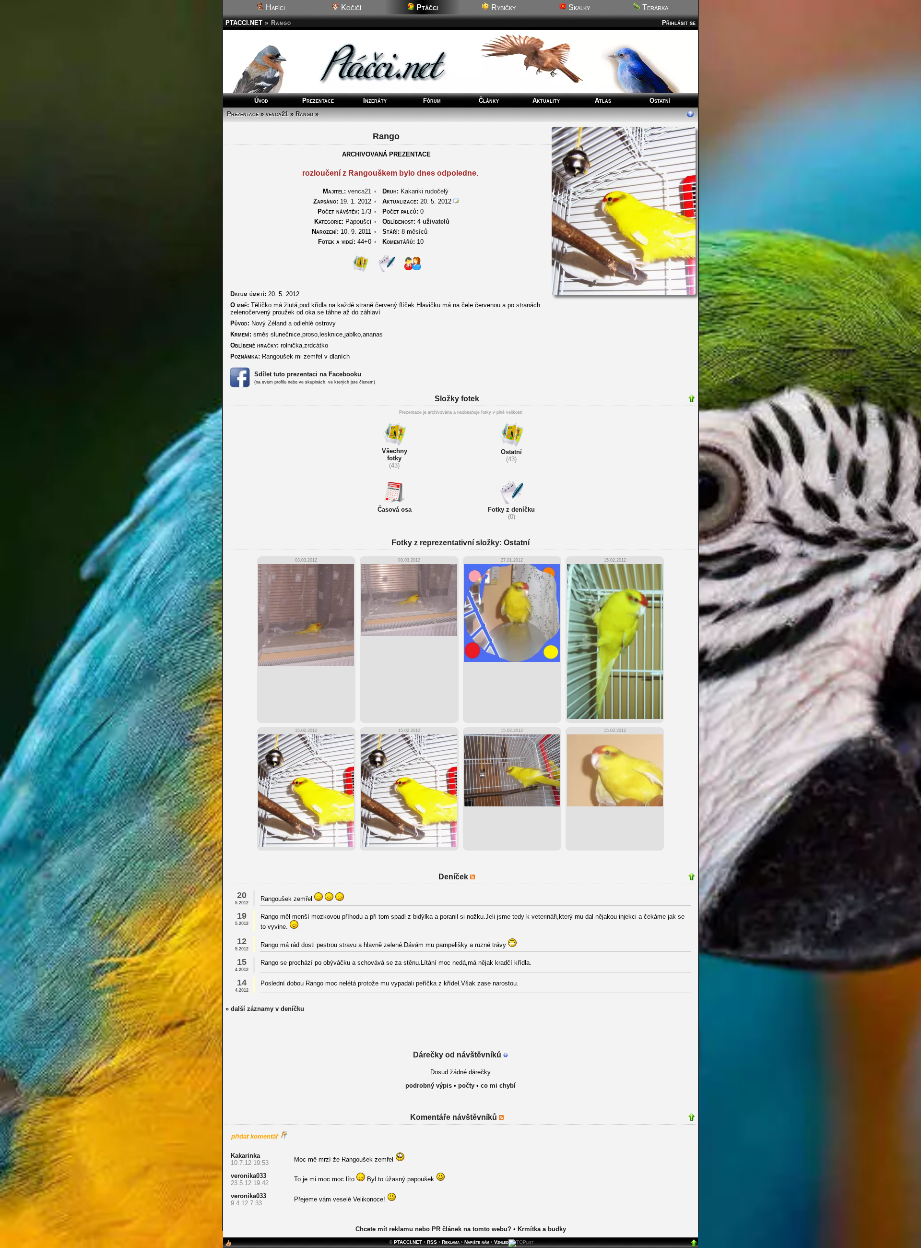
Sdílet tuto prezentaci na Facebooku (307, 374)
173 (344, 211)
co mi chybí (498, 1085)
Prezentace (318, 100)
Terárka (654, 7)
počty (466, 1085)
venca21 (277, 114)
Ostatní (659, 100)
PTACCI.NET (243, 22)
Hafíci (274, 7)
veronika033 (248, 1175)
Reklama (451, 1242)
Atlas (603, 100)
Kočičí (350, 7)
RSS (432, 1242)
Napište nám (476, 1242)
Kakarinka (245, 1155)
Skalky (578, 7)
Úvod (261, 100)
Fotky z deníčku (511, 509)
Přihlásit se (679, 22)
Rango (304, 114)
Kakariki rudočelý (425, 191)
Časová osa (395, 509)
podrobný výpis (428, 1085)
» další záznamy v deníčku (264, 1008)
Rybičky (502, 7)
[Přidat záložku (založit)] (228, 1245)
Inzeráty (375, 100)
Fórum (432, 100)
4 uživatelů (433, 221)
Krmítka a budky (542, 1229)
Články (489, 100)
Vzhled (501, 1242)
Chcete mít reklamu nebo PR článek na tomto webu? (433, 1229)
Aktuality (546, 100)
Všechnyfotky (394, 454)
